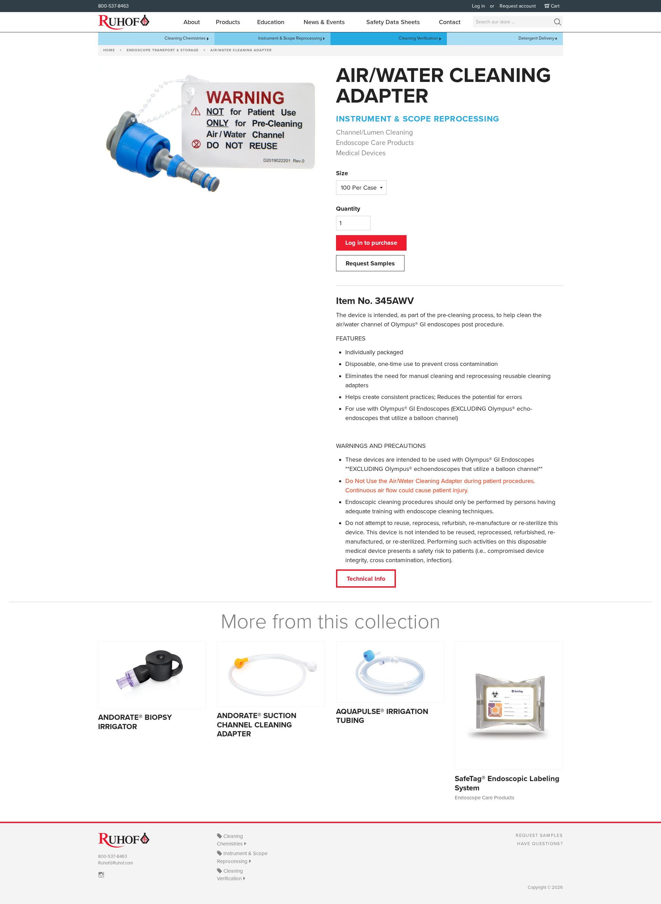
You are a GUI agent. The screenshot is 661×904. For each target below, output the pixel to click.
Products (228, 22)
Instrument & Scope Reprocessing (290, 38)
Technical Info (366, 578)
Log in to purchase (371, 242)
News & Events (324, 22)
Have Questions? (540, 844)
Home (109, 50)
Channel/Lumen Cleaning (374, 132)
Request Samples (370, 263)
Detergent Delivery (536, 38)
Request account (518, 6)
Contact (450, 22)
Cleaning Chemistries (185, 38)
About (191, 22)
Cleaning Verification (418, 38)
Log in (478, 6)
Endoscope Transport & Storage (163, 50)
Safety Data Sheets (393, 22)
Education (270, 22)
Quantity (348, 208)
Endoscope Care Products (375, 143)
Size (342, 173)
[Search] (557, 21)
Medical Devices (361, 153)
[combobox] (518, 22)
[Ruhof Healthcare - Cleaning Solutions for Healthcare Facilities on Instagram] (102, 875)
